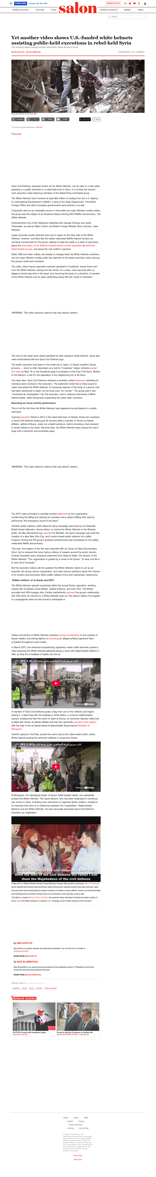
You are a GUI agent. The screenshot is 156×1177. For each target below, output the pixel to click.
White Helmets (50, 989)
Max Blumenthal (33, 52)
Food (53, 10)
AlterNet (39, 127)
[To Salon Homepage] (78, 7)
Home (65, 1118)
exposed (70, 593)
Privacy (81, 1121)
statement (80, 380)
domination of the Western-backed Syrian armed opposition (52, 246)
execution (25, 417)
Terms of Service (75, 1125)
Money (127, 10)
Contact (70, 1121)
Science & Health (109, 10)
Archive (71, 1128)
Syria (31, 989)
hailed (19, 901)
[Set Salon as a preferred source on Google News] (85, 119)
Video (141, 10)
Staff (86, 1118)
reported (47, 533)
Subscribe (20, 3)
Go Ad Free (84, 1128)
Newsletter (113, 3)
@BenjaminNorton (21, 951)
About (76, 1118)
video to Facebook (91, 884)
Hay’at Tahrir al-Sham (39, 898)
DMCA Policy (78, 1159)
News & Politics (21, 10)
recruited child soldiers (85, 722)
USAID (39, 989)
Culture (39, 10)
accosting (54, 639)
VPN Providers (78, 1155)
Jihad (24, 989)
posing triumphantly (69, 635)
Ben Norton (19, 52)
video (49, 901)
